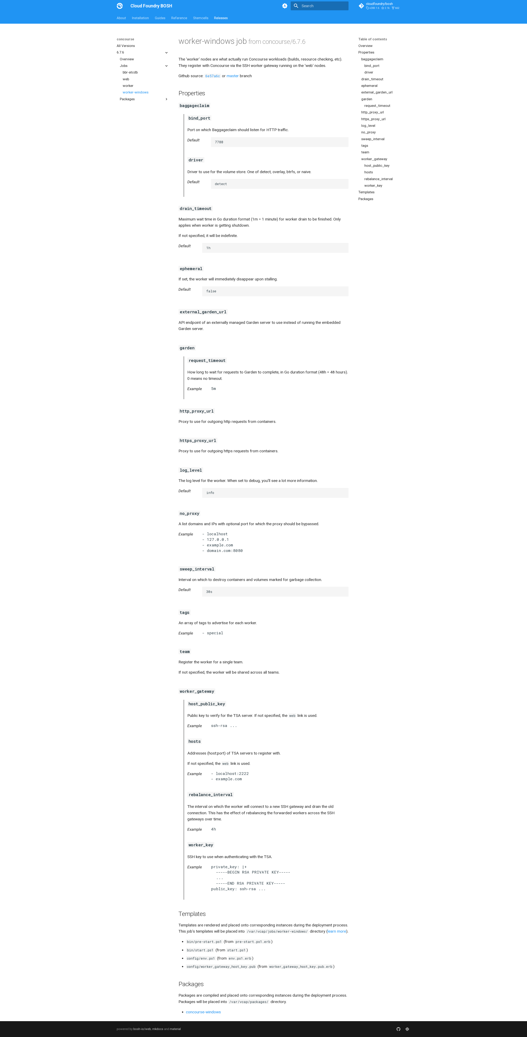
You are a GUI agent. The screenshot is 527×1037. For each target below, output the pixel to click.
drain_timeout (372, 79)
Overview (127, 59)
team (365, 152)
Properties (366, 52)
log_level (368, 126)
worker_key (373, 185)
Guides (160, 18)
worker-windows (135, 92)
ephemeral (369, 86)
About (121, 18)
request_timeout (377, 106)
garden (366, 99)
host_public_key (376, 165)
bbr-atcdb (130, 72)
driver (368, 72)
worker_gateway (374, 159)
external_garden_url (377, 92)
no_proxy (368, 132)
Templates (366, 192)
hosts (368, 172)
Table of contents (372, 39)
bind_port (371, 66)
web (126, 79)
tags (364, 145)
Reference (179, 18)
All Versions (126, 46)
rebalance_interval (378, 179)
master (233, 75)
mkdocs (157, 1029)
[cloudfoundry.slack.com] (407, 1029)
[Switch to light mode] (285, 6)
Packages (365, 199)
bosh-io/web (142, 1029)
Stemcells (200, 18)
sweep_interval (373, 139)
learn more (337, 931)
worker (128, 86)
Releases (221, 18)
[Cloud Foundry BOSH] (120, 6)
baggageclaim (372, 59)
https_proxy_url (373, 119)
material (175, 1029)
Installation (140, 18)
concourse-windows (203, 1012)
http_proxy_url (372, 112)
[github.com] (398, 1029)
